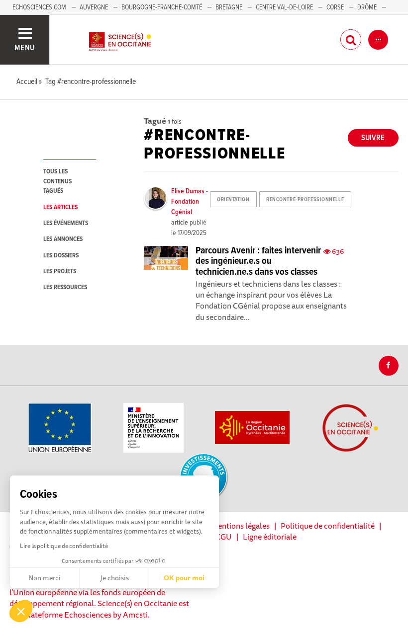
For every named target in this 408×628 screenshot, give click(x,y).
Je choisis (114, 577)
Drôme (367, 7)
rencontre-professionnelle (305, 199)
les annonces (63, 239)
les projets (59, 271)
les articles (60, 207)
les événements (65, 223)
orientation (233, 199)
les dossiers (61, 255)
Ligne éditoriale (270, 536)
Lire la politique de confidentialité (64, 545)
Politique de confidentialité (328, 525)
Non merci (44, 577)
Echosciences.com (39, 7)
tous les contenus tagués (57, 181)
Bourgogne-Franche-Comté (161, 7)
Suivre (373, 138)
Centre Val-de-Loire (284, 7)
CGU (223, 536)
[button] (21, 611)
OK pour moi (184, 577)
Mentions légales (240, 525)
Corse (335, 7)
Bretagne (228, 7)
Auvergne (94, 7)
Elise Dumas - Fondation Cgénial (189, 202)
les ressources (65, 287)
